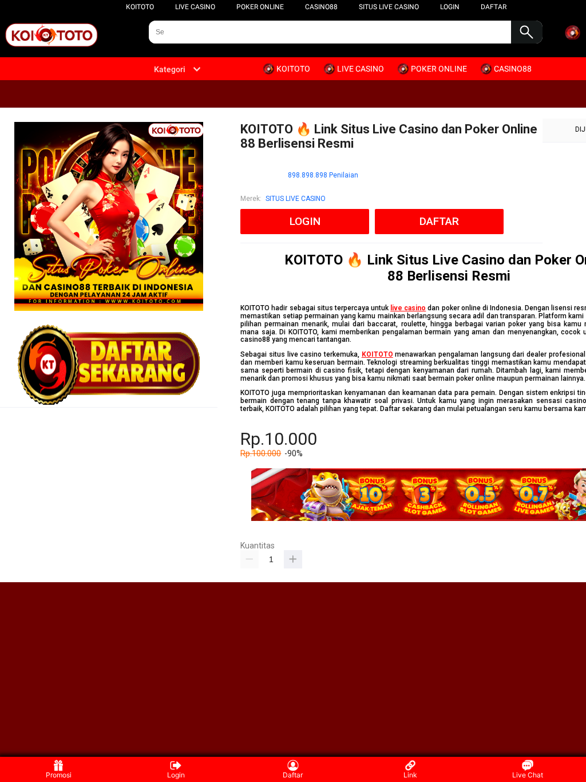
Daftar (293, 775)
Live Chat (527, 775)
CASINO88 (321, 7)
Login (176, 775)
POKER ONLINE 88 (323, 540)
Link (410, 775)
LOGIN (450, 7)
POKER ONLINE (260, 7)
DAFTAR (493, 7)
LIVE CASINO (195, 7)
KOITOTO (140, 7)
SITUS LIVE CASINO (389, 7)
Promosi (59, 775)
